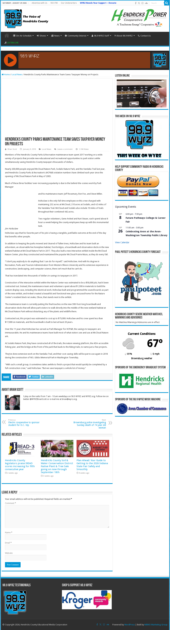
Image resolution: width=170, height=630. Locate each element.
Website (9, 553)
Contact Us (145, 35)
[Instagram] (142, 3)
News (57, 35)
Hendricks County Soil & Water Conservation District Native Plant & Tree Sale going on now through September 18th (57, 466)
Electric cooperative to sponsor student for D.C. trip (24, 422)
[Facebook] (136, 3)
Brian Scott (12, 149)
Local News (17, 74)
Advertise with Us (39, 3)
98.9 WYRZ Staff (101, 35)
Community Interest (77, 35)
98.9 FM (54, 3)
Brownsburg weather (141, 358)
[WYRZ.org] (26, 18)
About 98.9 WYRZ (124, 35)
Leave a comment (65, 149)
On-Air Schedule (24, 35)
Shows (43, 35)
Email (8, 543)
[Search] (166, 2)
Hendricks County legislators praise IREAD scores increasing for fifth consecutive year (20, 465)
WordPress (129, 624)
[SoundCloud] (146, 3)
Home (6, 35)
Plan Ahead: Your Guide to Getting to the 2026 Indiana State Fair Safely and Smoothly (92, 465)
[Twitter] (138, 3)
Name (8, 532)
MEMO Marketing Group (156, 624)
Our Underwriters (69, 3)
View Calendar (122, 242)
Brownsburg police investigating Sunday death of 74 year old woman (89, 424)
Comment (10, 503)
